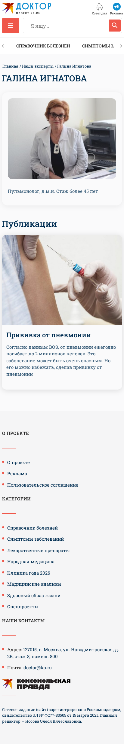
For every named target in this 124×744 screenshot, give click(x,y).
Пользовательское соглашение (42, 485)
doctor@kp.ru (37, 667)
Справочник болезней (43, 46)
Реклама (17, 473)
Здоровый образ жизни (33, 595)
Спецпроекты (23, 606)
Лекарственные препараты (38, 550)
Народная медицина (30, 561)
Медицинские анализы (34, 584)
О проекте (18, 462)
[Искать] (115, 26)
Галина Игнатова (74, 66)
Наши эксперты (38, 66)
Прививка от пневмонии (48, 334)
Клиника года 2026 (28, 573)
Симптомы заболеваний (35, 539)
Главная (10, 66)
